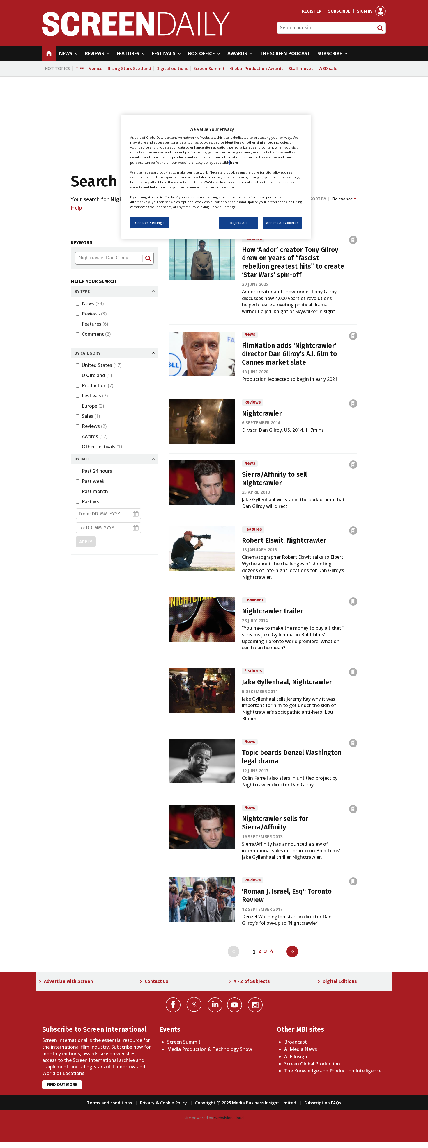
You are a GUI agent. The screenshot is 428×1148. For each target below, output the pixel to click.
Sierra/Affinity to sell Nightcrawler (274, 479)
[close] (357, 227)
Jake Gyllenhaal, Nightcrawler (287, 682)
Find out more (62, 1084)
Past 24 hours (97, 471)
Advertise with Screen (68, 981)
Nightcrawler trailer (272, 611)
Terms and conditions (109, 1103)
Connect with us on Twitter (194, 1004)
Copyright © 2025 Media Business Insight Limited (245, 1103)
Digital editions (172, 68)
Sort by (317, 199)
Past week (93, 481)
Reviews (94, 313)
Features (95, 324)
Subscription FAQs (322, 1103)
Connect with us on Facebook (173, 1004)
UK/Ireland (97, 375)
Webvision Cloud (229, 1117)
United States (101, 365)
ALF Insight (296, 1056)
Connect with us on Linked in (215, 1004)
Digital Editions (340, 981)
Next (292, 951)
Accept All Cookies (282, 222)
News (93, 303)
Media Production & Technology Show (209, 1049)
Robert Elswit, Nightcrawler (284, 540)
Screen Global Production (312, 1063)
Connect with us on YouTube (234, 1004)
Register (311, 11)
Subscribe (339, 11)
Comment (96, 334)
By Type (82, 291)
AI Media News (300, 1049)
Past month (95, 491)
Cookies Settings (150, 222)
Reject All (238, 222)
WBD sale (328, 68)
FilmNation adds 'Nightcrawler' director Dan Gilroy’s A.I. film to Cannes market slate (289, 354)
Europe (93, 406)
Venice (95, 68)
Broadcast (295, 1042)
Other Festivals (102, 446)
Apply (85, 541)
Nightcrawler (262, 413)
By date (82, 459)
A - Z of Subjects (252, 981)
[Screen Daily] (136, 34)
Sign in (364, 11)
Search (380, 28)
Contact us (156, 981)
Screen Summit (209, 68)
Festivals (95, 395)
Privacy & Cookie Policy (163, 1103)
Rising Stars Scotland (129, 68)
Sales (91, 416)
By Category (87, 353)
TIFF (79, 68)
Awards (94, 436)
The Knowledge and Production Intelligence (332, 1070)
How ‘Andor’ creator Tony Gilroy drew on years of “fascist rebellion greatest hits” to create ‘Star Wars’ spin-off (293, 262)
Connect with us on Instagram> (255, 1004)
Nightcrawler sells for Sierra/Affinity (275, 823)
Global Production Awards (256, 68)
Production (97, 385)
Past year (92, 501)
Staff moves (301, 68)
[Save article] (353, 240)
